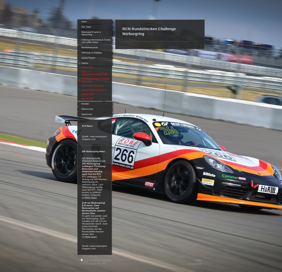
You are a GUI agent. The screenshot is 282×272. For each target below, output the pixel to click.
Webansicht (194, 263)
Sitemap (106, 260)
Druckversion (92, 260)
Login (198, 260)
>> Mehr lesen (89, 197)
